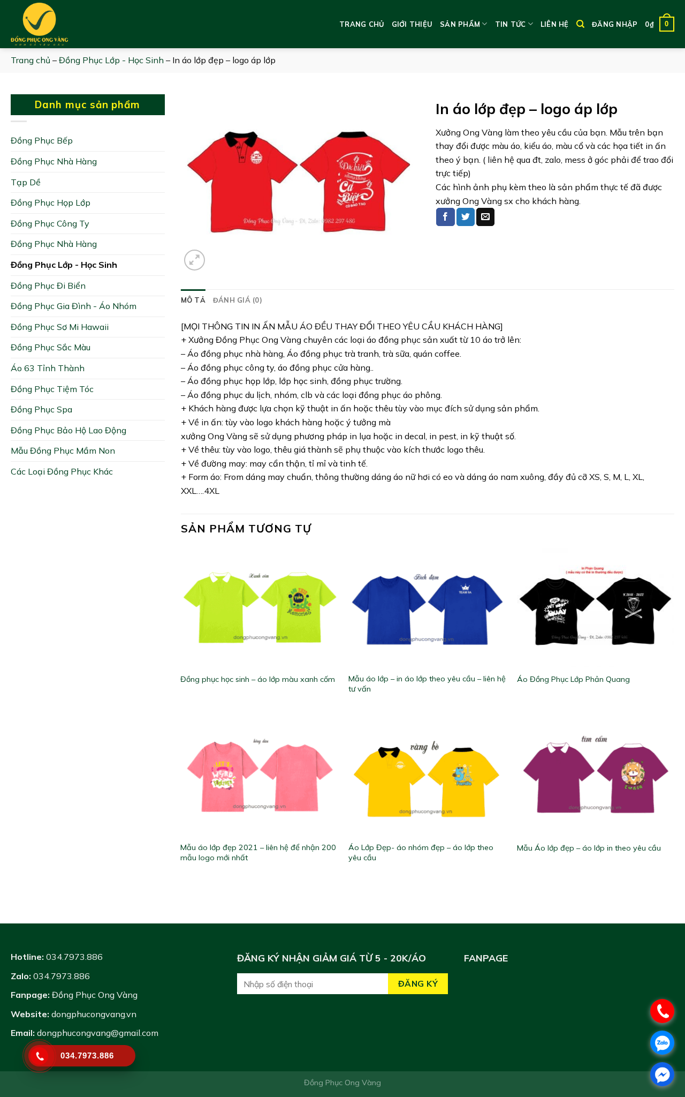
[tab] (193, 300)
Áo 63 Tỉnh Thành (48, 368)
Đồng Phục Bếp (42, 140)
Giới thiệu (412, 24)
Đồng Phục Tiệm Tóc (52, 389)
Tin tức (510, 24)
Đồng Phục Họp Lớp (50, 202)
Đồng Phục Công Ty (50, 223)
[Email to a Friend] (485, 217)
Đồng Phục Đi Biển (48, 285)
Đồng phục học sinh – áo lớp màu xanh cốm (257, 679)
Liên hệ (555, 24)
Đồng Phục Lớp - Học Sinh (111, 60)
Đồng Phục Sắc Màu (50, 347)
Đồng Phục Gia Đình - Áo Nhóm (73, 305)
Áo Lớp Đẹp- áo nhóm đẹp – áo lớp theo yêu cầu (420, 852)
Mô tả (193, 300)
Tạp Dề (26, 182)
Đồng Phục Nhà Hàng (54, 161)
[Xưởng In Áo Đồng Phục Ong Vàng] (64, 24)
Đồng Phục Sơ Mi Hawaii (60, 326)
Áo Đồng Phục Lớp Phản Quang (573, 679)
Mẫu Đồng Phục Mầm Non (63, 450)
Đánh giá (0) (237, 300)
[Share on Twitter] (465, 217)
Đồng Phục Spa (41, 409)
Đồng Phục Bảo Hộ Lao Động (68, 430)
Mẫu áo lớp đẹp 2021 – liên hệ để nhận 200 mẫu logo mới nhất (258, 852)
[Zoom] (194, 260)
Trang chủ (361, 24)
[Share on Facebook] (445, 217)
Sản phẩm (460, 24)
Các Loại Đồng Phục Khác (62, 471)
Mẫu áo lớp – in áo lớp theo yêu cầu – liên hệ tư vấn (427, 684)
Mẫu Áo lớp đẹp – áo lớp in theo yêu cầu (589, 848)
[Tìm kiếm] (580, 24)
